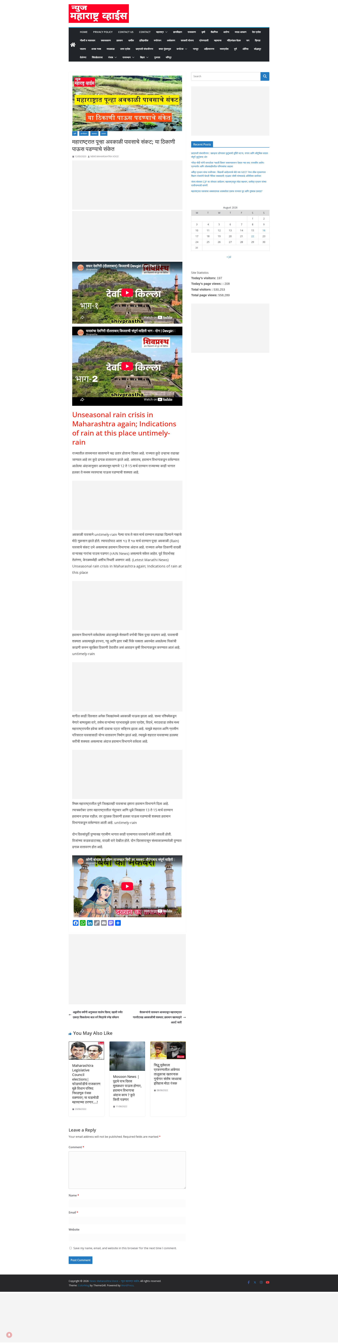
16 (263, 230)
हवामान (120, 40)
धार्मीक (131, 40)
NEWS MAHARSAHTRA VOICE (104, 156)
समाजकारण (106, 40)
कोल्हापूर (257, 48)
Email (73, 1212)
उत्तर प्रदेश (125, 48)
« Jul (229, 256)
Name (74, 1195)
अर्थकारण (171, 40)
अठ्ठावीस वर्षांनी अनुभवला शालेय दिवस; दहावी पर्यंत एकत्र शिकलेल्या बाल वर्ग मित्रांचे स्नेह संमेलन (98, 1014)
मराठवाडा (111, 48)
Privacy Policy (102, 32)
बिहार (142, 57)
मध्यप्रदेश (224, 48)
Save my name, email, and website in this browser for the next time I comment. (125, 1248)
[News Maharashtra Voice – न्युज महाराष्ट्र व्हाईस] (73, 44)
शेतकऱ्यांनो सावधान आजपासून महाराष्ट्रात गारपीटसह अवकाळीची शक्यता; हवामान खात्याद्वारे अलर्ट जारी (157, 1017)
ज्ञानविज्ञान (177, 32)
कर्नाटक (180, 48)
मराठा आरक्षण (240, 32)
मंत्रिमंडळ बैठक (234, 40)
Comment (76, 1147)
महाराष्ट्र (160, 32)
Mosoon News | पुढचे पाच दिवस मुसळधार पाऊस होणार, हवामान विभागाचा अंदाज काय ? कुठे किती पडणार (127, 1088)
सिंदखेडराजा (97, 57)
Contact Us (125, 32)
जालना (83, 48)
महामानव (217, 40)
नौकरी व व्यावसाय (87, 40)
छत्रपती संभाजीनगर (144, 48)
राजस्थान (127, 57)
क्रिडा (257, 40)
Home (83, 32)
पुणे (235, 48)
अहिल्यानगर (209, 48)
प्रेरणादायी (203, 40)
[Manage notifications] (9, 1335)
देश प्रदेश (256, 32)
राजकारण (192, 32)
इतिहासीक (143, 40)
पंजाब (110, 57)
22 (252, 236)
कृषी (203, 32)
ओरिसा (245, 48)
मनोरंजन (157, 40)
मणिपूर (168, 57)
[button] (166, 32)
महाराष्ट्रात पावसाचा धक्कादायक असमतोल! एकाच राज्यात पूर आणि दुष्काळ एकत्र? (226, 191)
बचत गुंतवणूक (165, 48)
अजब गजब (96, 48)
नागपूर (195, 48)
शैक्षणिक (214, 32)
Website (74, 1229)
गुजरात (157, 57)
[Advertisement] (127, 185)
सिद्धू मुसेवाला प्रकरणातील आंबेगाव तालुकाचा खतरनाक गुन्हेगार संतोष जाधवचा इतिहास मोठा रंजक (167, 1074)
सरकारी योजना (187, 40)
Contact (145, 32)
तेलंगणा (83, 57)
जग (247, 40)
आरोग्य (226, 32)
